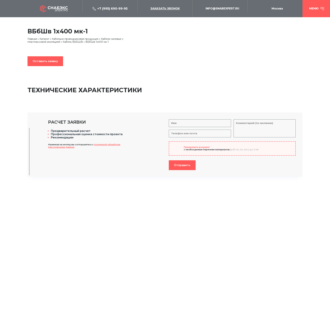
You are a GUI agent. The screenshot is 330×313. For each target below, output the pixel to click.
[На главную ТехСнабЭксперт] (55, 8)
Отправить (182, 165)
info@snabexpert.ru (222, 8)
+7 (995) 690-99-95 (112, 9)
